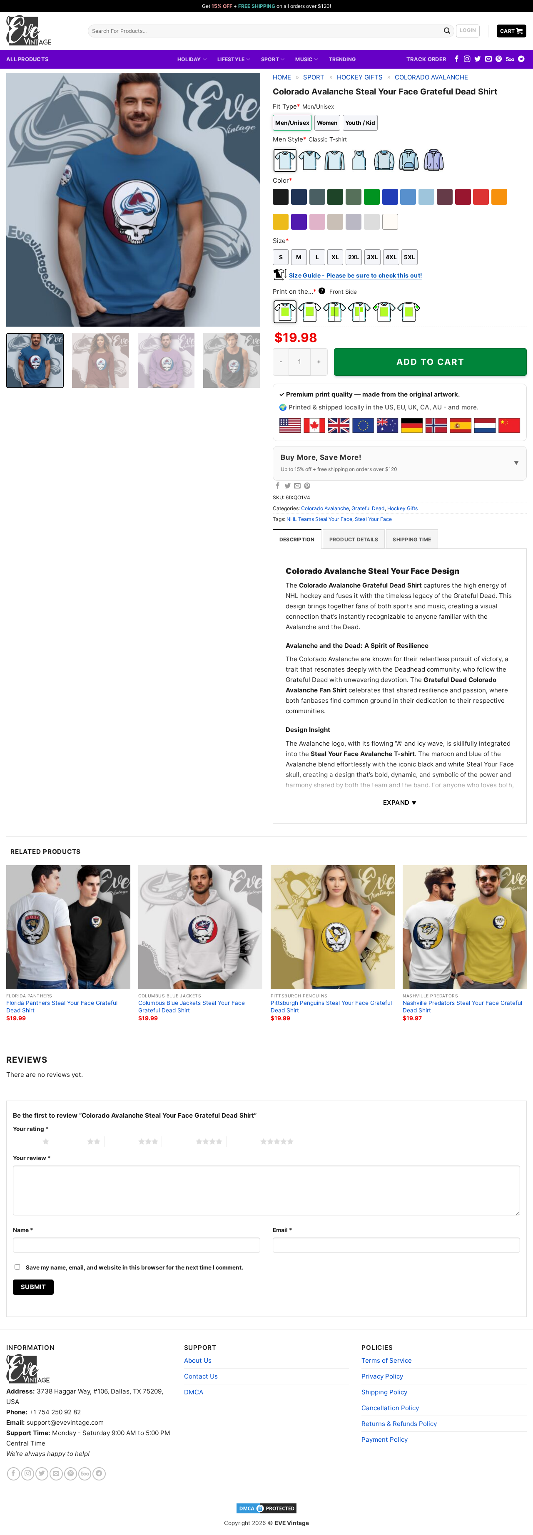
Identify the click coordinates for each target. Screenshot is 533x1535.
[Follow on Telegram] (521, 59)
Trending (342, 59)
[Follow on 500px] (510, 59)
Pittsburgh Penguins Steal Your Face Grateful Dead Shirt (331, 1006)
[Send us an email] (488, 59)
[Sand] (335, 222)
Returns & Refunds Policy (399, 1424)
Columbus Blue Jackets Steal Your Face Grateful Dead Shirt (191, 1006)
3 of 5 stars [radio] (121, 1141)
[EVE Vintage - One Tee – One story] (40, 31)
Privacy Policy (382, 1376)
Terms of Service (386, 1360)
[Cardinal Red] (463, 197)
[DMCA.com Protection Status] (266, 1508)
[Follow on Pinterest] (499, 59)
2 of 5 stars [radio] (70, 1141)
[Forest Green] (335, 197)
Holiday (189, 59)
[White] (390, 222)
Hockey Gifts (360, 77)
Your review (32, 1158)
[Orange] (499, 197)
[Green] (372, 197)
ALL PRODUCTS (27, 59)
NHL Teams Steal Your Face (319, 519)
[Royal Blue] (390, 197)
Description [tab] (297, 539)
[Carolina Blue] (408, 197)
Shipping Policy (384, 1392)
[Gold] (281, 222)
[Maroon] (445, 197)
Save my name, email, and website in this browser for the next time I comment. (134, 1267)
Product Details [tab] (354, 539)
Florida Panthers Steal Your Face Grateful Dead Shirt (61, 1006)
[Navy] (299, 197)
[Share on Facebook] (277, 486)
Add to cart (430, 362)
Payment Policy (384, 1439)
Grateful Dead (368, 508)
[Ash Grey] (372, 222)
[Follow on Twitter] (477, 59)
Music (303, 59)
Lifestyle (230, 59)
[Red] (481, 197)
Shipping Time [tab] (412, 539)
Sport (270, 59)
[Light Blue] (427, 197)
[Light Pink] (317, 222)
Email (282, 1230)
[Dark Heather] (317, 197)
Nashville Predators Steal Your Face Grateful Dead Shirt (462, 1006)
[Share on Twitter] (287, 486)
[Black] (281, 197)
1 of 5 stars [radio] (25, 1141)
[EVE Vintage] (28, 1369)
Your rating (31, 1129)
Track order (426, 59)
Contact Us (201, 1376)
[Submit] (447, 30)
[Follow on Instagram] (467, 59)
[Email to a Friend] (297, 486)
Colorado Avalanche (431, 77)
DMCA (193, 1392)
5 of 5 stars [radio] (243, 1141)
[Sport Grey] (354, 222)
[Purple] (299, 222)
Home (282, 77)
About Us (198, 1360)
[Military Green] (354, 197)
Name (23, 1230)
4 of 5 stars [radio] (179, 1141)
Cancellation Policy (390, 1408)
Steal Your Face (373, 519)
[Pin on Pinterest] (307, 486)
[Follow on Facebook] (456, 59)
